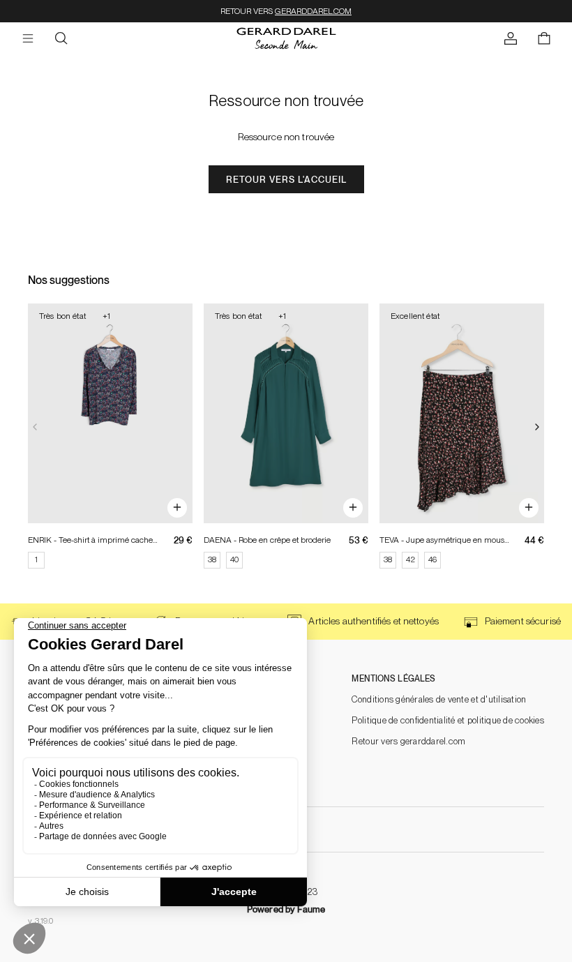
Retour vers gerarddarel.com (408, 741)
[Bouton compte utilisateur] (511, 39)
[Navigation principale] (28, 39)
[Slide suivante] (537, 427)
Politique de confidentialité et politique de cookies (448, 720)
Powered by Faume (286, 909)
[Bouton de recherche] (61, 39)
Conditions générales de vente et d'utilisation (439, 699)
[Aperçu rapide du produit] (177, 508)
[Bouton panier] (544, 39)
